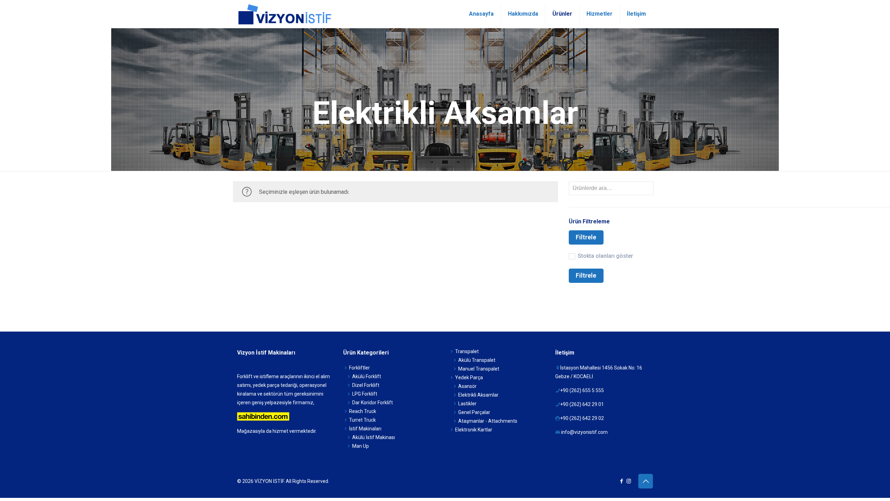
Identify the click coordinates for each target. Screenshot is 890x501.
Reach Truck (362, 411)
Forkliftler (359, 368)
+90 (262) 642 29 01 (582, 404)
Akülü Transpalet (476, 360)
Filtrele (586, 237)
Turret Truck (362, 420)
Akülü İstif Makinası (373, 437)
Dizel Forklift (365, 385)
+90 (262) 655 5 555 (582, 390)
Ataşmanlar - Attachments (487, 421)
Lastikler (467, 403)
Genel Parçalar (474, 412)
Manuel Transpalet (478, 369)
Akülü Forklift (366, 376)
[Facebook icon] (621, 481)
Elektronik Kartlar (473, 429)
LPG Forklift (364, 394)
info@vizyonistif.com (584, 432)
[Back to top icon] (645, 481)
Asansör (467, 386)
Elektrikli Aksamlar (478, 395)
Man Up (360, 446)
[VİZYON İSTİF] (284, 14)
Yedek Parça (469, 377)
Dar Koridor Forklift (372, 402)
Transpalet (467, 351)
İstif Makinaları (365, 428)
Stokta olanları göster (605, 256)
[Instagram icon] (628, 481)
